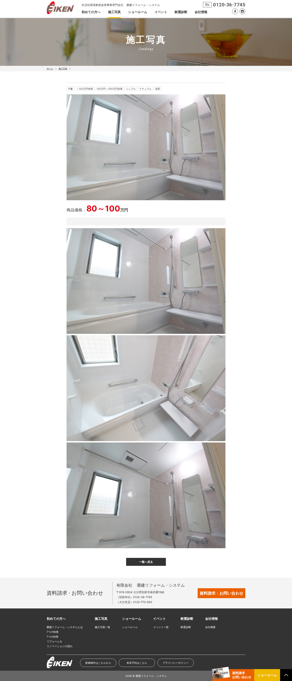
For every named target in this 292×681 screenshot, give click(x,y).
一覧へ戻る (146, 561)
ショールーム (137, 12)
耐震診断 (181, 12)
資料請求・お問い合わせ (221, 593)
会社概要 (210, 627)
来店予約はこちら (137, 662)
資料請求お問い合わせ (241, 675)
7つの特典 (52, 636)
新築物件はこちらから (98, 662)
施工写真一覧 (102, 627)
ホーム (50, 68)
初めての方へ (91, 12)
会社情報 (201, 12)
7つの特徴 (52, 631)
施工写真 (114, 12)
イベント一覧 (161, 627)
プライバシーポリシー (176, 662)
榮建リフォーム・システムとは (65, 627)
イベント (161, 12)
